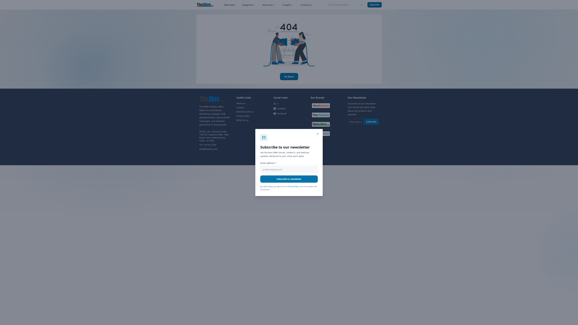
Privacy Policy (293, 186)
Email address (268, 163)
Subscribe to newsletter (289, 179)
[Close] (317, 134)
